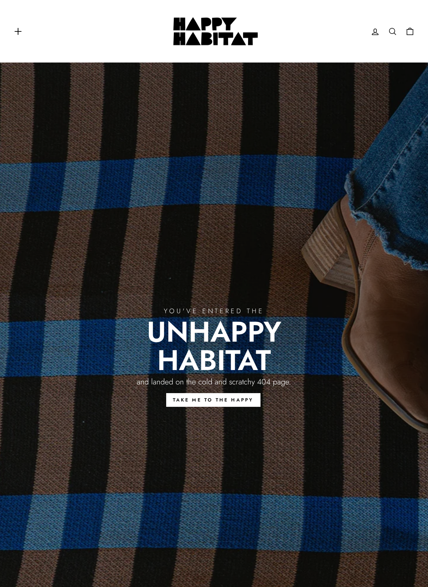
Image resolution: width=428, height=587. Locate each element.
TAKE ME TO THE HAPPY (213, 399)
